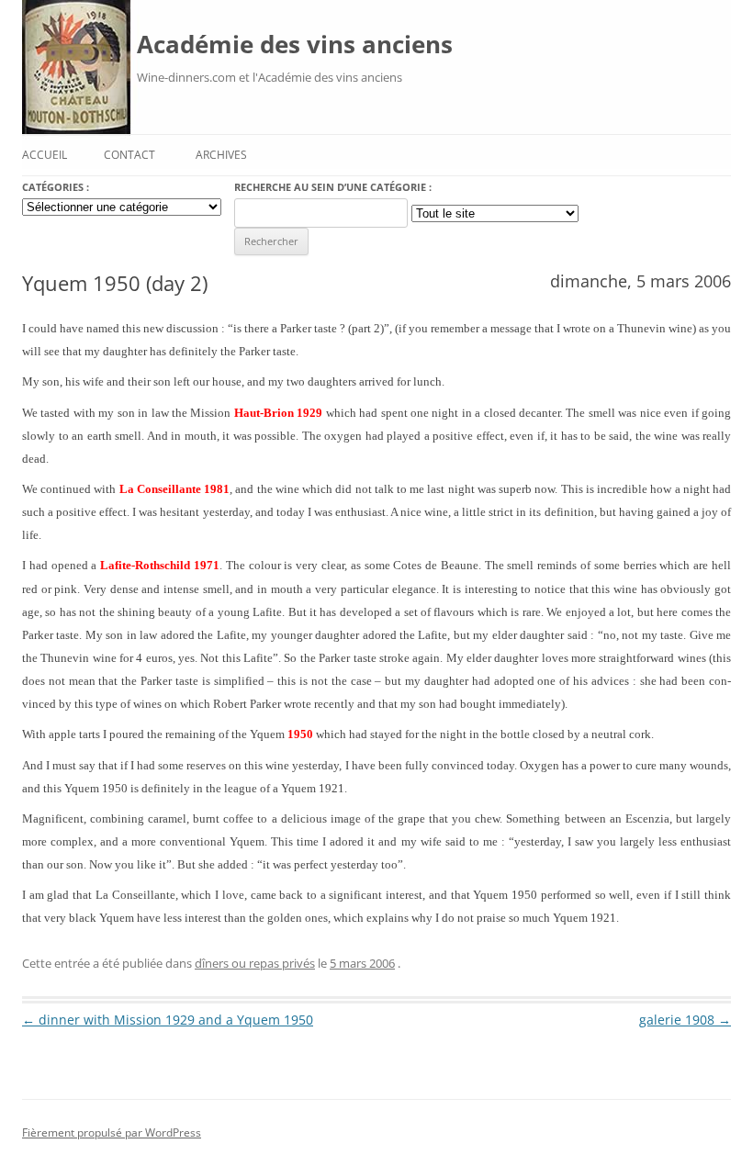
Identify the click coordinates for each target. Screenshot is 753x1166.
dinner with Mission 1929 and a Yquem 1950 (167, 1019)
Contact (129, 155)
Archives (221, 155)
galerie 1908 (685, 1019)
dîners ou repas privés (255, 963)
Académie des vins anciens (295, 44)
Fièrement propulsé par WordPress (111, 1132)
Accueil (44, 155)
